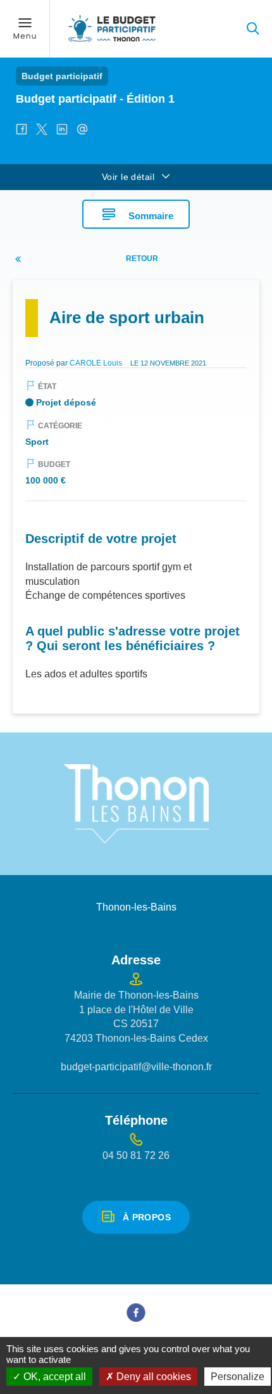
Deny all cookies (152, 1376)
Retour (142, 258)
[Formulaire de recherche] (253, 28)
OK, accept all (53, 1376)
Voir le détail (128, 177)
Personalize (237, 1376)
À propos (147, 1217)
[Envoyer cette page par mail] (82, 129)
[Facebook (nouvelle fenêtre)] (136, 1312)
